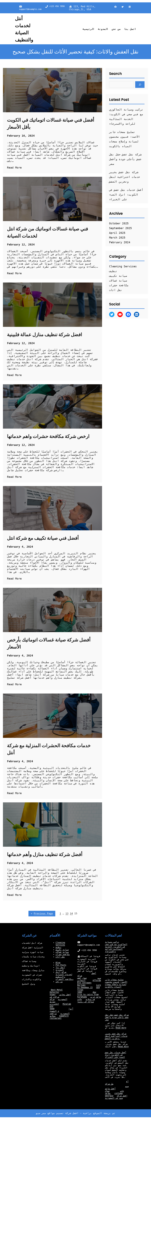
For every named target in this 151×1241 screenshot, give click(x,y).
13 (66, 913)
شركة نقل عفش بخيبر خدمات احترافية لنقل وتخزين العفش (124, 177)
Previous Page (42, 913)
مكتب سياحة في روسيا (85, 1000)
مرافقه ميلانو (53, 1014)
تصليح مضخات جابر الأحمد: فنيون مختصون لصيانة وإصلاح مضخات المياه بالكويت (116, 983)
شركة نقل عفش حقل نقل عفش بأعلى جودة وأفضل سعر (125, 159)
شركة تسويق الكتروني (54, 1001)
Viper (53, 994)
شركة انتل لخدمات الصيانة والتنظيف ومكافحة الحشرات (64, 975)
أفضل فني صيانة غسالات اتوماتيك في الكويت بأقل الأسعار (50, 123)
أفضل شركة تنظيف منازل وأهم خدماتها (44, 854)
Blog (58, 962)
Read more (121, 1028)
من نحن (59, 981)
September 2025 (120, 228)
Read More (14, 167)
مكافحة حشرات (119, 285)
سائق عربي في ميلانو (93, 998)
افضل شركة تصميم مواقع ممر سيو (57, 1113)
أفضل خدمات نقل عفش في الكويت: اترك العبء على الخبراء (126, 194)
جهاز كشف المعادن (82, 979)
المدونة (60, 970)
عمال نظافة (108, 1092)
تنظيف (113, 271)
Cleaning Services (123, 266)
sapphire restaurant (59, 1017)
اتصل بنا (60, 967)
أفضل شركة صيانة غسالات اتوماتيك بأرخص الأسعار (49, 643)
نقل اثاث (115, 290)
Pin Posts (61, 965)
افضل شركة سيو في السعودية (116, 1096)
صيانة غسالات (118, 280)
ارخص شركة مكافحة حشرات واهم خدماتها (48, 436)
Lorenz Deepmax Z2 (89, 986)
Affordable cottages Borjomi (89, 982)
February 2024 (119, 242)
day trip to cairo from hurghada (88, 994)
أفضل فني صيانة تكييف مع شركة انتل (43, 538)
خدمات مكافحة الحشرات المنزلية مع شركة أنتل (49, 749)
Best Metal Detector (56, 991)
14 (71, 913)
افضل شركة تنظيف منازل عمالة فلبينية (44, 334)
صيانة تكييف (118, 275)
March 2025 (117, 237)
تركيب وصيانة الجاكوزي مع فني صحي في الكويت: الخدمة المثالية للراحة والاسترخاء (116, 947)
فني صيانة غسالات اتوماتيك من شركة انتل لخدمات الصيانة (47, 232)
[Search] (140, 84)
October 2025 (119, 223)
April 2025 (117, 232)
